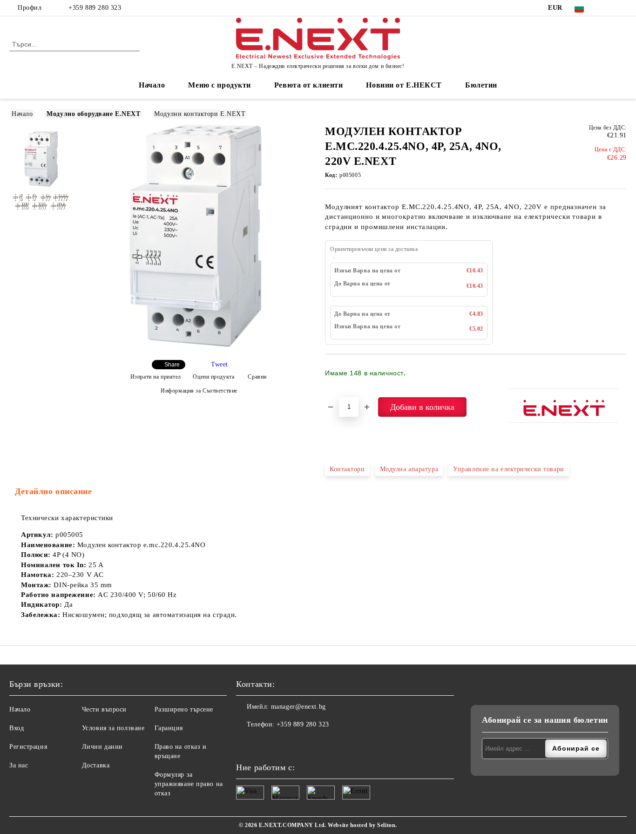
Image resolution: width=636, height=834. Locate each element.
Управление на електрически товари (508, 469)
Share (172, 364)
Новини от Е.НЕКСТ (404, 85)
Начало (152, 85)
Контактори (347, 469)
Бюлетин (481, 85)
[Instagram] (621, 8)
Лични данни (102, 746)
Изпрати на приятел (155, 376)
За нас (18, 765)
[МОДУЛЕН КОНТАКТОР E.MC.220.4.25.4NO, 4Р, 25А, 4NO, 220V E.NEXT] (195, 344)
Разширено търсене (184, 709)
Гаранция (169, 728)
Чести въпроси (104, 709)
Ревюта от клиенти (308, 85)
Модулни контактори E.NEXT (199, 113)
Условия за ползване (113, 728)
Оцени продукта (213, 376)
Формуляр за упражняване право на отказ (189, 784)
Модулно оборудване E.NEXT (93, 113)
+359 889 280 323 (94, 7)
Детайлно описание (53, 491)
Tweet (219, 364)
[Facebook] (607, 8)
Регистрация (28, 746)
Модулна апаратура (409, 469)
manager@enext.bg (298, 706)
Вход (16, 728)
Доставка (95, 765)
